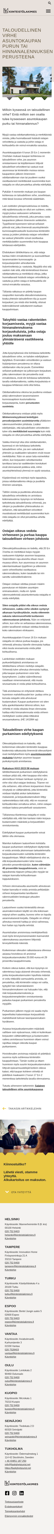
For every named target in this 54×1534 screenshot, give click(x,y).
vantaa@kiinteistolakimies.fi (19, 1353)
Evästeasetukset (13, 1506)
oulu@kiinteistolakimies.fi (18, 1381)
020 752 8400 (12, 1262)
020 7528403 (12, 1349)
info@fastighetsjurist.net (17, 1464)
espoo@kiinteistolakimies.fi (19, 1322)
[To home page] (20, 11)
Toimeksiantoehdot (15, 1511)
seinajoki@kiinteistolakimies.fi (21, 1436)
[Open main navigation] (48, 11)
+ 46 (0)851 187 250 (15, 1461)
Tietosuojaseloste (14, 1502)
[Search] (49, 3)
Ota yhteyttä (21, 1192)
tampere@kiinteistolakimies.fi (20, 1266)
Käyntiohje (10, 1238)
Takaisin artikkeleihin (24, 1109)
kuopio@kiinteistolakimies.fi (19, 1409)
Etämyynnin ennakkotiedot (19, 1516)
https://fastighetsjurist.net (18, 1468)
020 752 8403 (12, 1231)
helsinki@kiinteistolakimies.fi (20, 1235)
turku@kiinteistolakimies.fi (19, 1294)
